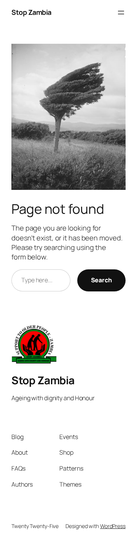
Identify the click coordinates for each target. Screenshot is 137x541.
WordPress (113, 526)
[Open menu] (121, 12)
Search (101, 280)
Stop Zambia (31, 12)
